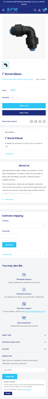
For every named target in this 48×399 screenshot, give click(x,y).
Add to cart (24, 106)
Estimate (9, 245)
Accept (8, 393)
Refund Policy (7, 254)
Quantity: (5, 97)
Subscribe (10, 376)
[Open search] (35, 10)
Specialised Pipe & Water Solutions (17, 79)
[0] (44, 10)
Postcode (6, 231)
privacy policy (27, 389)
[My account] (39, 10)
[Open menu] (3, 10)
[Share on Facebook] (31, 121)
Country (5, 221)
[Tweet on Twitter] (40, 121)
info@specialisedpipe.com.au (34, 311)
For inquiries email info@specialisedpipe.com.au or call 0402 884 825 (24, 3)
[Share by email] (44, 121)
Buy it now (24, 113)
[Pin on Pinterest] (35, 121)
